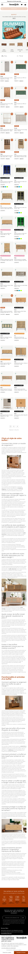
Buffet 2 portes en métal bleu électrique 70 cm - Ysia (6, 182)
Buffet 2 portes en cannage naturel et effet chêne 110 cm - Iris (6, 208)
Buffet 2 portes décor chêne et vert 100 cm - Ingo (20, 364)
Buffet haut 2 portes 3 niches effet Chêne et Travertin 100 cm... (20, 156)
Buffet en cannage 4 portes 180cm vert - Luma (6, 338)
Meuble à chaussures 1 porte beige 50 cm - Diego (6, 78)
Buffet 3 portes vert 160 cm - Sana (20, 78)
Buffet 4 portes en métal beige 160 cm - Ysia (20, 286)
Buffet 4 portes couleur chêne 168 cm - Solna (6, 286)
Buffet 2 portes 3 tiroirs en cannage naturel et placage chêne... (6, 390)
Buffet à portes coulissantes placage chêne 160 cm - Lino (6, 312)
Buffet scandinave (4, 50)
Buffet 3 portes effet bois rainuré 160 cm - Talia (5, 234)
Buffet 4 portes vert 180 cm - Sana (20, 104)
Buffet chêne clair (20, 50)
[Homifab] (14, 5)
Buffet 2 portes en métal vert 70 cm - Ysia (20, 208)
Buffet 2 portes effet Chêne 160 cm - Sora (20, 312)
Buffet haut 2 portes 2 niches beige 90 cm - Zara (6, 416)
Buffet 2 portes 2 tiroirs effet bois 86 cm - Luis (6, 104)
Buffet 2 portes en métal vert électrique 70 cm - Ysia (20, 234)
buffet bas (10, 750)
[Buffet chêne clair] (20, 44)
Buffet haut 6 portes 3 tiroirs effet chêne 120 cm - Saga (6, 156)
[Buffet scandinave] (4, 44)
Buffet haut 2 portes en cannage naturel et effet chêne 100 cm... (20, 338)
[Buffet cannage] (12, 44)
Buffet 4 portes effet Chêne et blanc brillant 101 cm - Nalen (6, 130)
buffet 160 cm (23, 746)
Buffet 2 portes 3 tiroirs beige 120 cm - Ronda (20, 130)
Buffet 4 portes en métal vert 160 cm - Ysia (20, 182)
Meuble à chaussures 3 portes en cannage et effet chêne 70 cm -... (6, 260)
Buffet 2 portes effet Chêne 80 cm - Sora (20, 416)
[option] (4, 46)
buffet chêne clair (12, 569)
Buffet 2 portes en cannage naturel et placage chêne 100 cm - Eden (20, 260)
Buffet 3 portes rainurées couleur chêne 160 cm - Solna (20, 390)
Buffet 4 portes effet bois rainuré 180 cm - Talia (5, 364)
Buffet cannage (12, 50)
